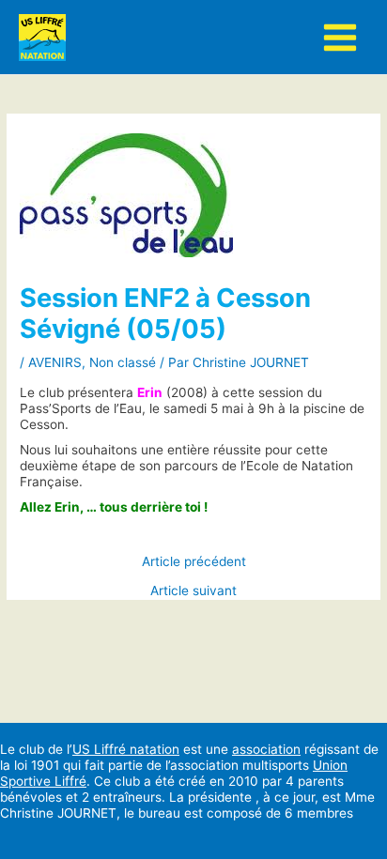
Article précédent (194, 562)
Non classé (122, 362)
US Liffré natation (125, 749)
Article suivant (193, 591)
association (266, 749)
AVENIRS (55, 362)
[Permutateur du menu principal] (340, 37)
